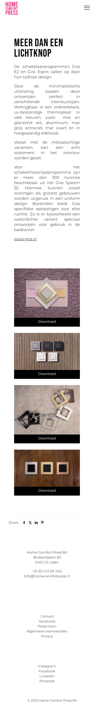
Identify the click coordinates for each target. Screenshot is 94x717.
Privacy (47, 636)
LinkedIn (47, 676)
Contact (47, 616)
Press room (47, 626)
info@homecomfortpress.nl (47, 576)
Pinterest (47, 681)
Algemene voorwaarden (47, 631)
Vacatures (47, 621)
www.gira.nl (25, 238)
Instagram (47, 666)
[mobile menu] (87, 7)
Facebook (47, 671)
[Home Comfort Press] (12, 7)
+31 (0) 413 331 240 (47, 571)
